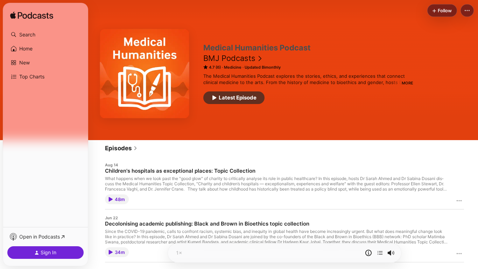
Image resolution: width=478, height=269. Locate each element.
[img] (31, 15)
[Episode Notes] (368, 253)
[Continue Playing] (380, 253)
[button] (45, 35)
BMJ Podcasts (229, 58)
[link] (121, 148)
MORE (407, 83)
